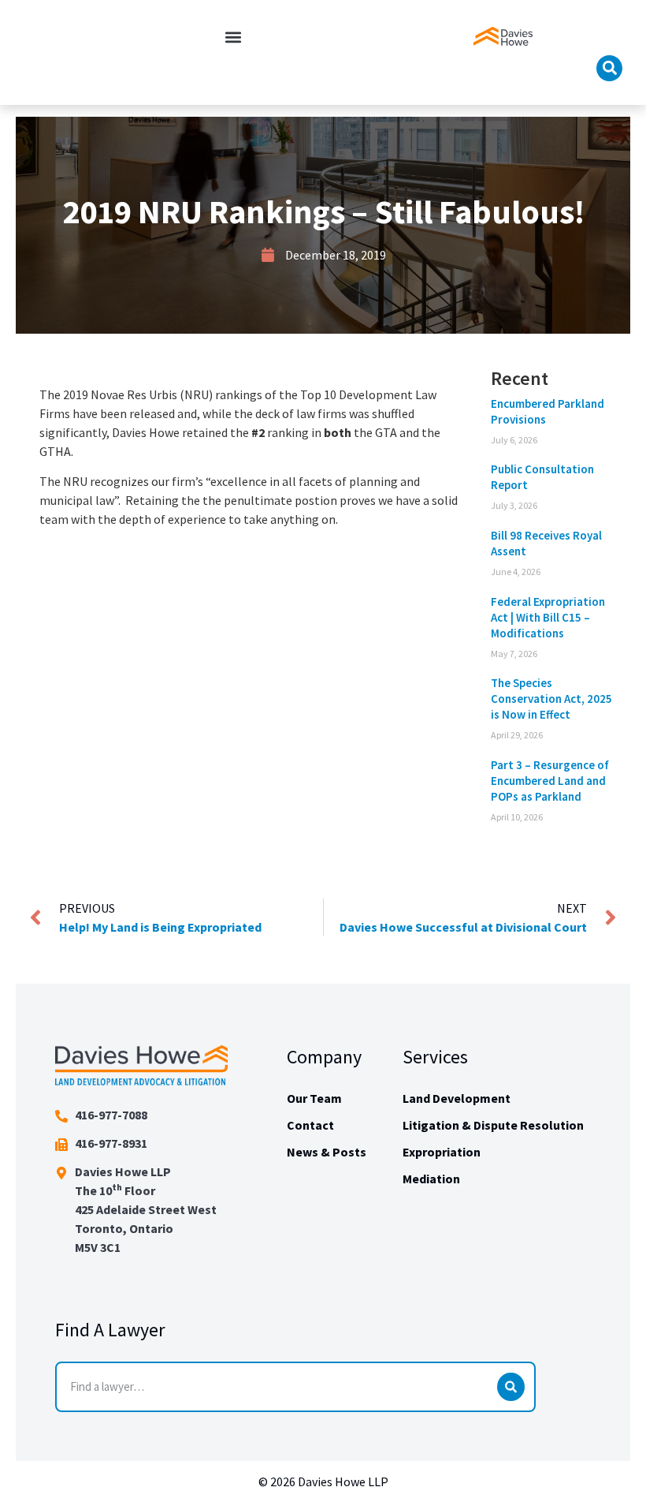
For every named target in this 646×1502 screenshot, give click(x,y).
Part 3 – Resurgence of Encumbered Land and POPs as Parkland (550, 780)
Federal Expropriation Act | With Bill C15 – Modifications (548, 617)
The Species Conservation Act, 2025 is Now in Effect (551, 698)
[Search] (511, 1387)
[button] (233, 37)
